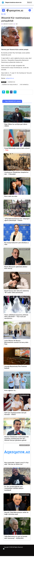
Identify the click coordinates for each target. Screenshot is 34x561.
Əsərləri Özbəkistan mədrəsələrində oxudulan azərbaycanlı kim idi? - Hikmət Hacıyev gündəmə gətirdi (16, 438)
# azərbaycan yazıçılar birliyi (10, 84)
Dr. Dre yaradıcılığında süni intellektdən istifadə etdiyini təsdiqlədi (13, 488)
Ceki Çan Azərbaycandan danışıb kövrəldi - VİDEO (15, 413)
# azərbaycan (11, 82)
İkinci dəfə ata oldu (10, 196)
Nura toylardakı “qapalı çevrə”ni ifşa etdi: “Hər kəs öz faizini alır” (16, 463)
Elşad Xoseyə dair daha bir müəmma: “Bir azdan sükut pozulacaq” (16, 292)
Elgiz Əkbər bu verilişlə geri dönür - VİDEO (16, 125)
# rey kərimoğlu (24, 84)
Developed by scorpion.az (22, 549)
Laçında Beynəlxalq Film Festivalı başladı (15, 367)
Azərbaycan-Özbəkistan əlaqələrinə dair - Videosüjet (16, 173)
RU (2, 14)
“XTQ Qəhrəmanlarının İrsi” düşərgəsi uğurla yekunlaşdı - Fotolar (17, 219)
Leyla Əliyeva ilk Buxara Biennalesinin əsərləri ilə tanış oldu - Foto (16, 342)
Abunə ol (29, 2)
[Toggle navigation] (3, 10)
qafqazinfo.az (10, 78)
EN (5, 14)
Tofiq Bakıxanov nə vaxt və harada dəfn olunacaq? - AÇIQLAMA (15, 537)
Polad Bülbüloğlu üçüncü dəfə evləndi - (17, 149)
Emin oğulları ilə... (10, 390)
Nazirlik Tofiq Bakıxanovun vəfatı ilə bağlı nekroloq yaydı (16, 513)
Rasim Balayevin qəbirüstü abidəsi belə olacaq (15, 267)
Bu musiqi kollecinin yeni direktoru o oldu (16, 243)
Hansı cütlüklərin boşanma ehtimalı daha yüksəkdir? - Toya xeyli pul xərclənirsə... (16, 316)
